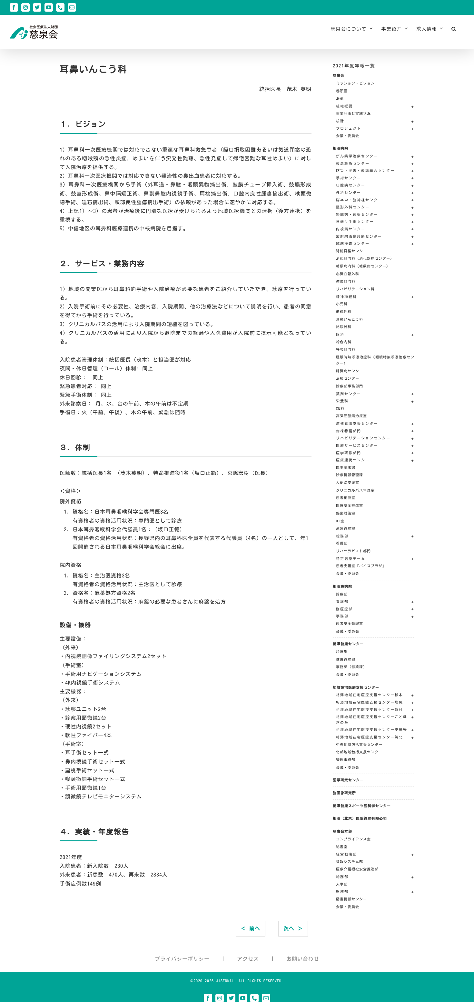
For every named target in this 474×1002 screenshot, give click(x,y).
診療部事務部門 (349, 386)
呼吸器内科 (345, 349)
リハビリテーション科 (355, 289)
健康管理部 (345, 659)
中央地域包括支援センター (359, 744)
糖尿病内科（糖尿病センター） (363, 266)
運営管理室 (345, 528)
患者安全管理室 (349, 623)
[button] (453, 28)
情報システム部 (349, 861)
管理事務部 (345, 759)
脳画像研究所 (344, 793)
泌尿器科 (343, 326)
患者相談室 (345, 497)
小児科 (342, 304)
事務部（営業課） (351, 666)
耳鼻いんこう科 (349, 319)
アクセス (248, 958)
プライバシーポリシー (182, 958)
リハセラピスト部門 (353, 551)
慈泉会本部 (342, 831)
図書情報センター (351, 899)
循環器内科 (345, 281)
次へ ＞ (293, 928)
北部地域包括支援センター (359, 752)
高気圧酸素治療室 (351, 415)
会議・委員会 (347, 135)
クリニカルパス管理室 (355, 490)
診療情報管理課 (349, 474)
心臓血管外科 (347, 274)
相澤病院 (340, 148)
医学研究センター (348, 780)
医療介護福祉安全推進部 (357, 869)
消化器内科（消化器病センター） (365, 258)
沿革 (340, 98)
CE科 (340, 408)
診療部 (342, 594)
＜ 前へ (250, 928)
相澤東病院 (342, 586)
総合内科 (343, 342)
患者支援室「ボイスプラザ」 (361, 565)
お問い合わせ (302, 958)
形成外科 (343, 311)
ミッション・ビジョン (355, 83)
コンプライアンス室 (353, 839)
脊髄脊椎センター (351, 251)
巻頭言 (342, 91)
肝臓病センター (349, 371)
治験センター (347, 378)
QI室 (340, 521)
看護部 (342, 543)
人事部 (342, 884)
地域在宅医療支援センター (356, 687)
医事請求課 (345, 467)
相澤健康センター (348, 644)
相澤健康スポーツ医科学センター (362, 805)
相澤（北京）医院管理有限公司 (360, 818)
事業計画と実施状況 (353, 113)
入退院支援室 (347, 482)
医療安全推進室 (349, 505)
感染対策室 (345, 513)
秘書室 (342, 846)
